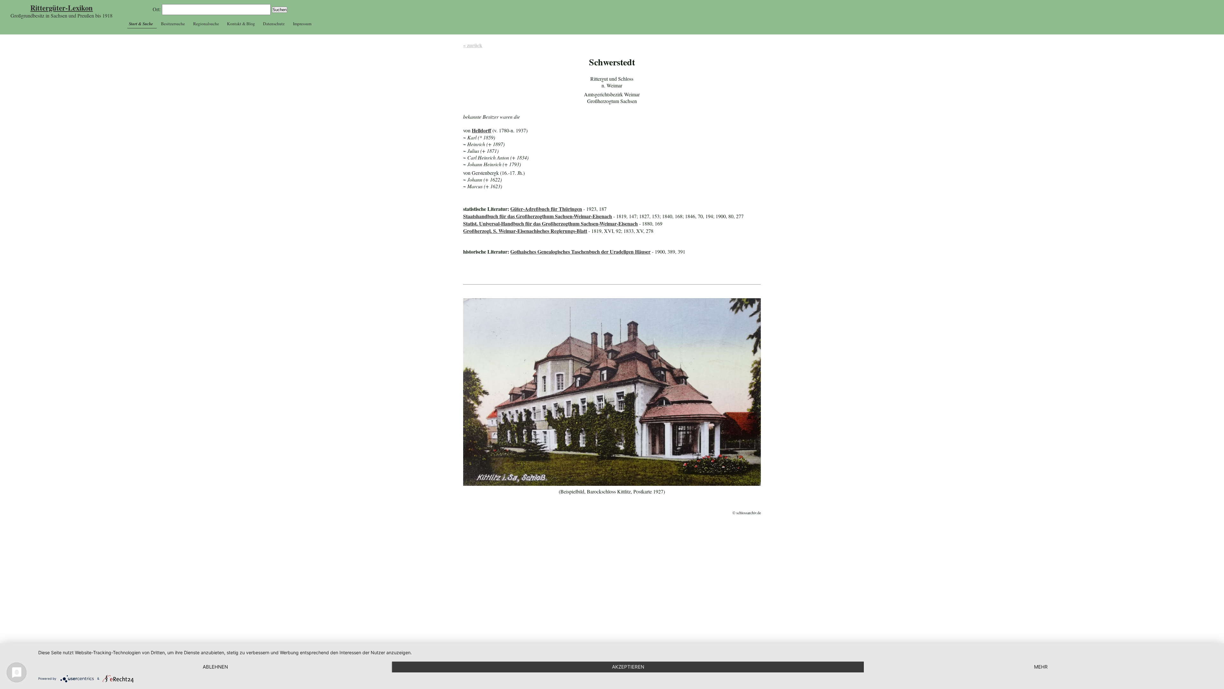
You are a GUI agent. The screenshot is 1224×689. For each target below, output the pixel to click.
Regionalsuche (206, 23)
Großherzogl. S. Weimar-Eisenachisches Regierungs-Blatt (525, 230)
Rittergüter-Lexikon (61, 8)
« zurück (472, 45)
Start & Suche (141, 23)
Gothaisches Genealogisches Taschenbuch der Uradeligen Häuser (580, 251)
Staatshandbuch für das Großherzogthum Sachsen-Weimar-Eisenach (537, 216)
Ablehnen (215, 667)
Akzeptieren (628, 667)
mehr (1041, 667)
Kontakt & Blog (241, 23)
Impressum (302, 23)
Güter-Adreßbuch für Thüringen (546, 208)
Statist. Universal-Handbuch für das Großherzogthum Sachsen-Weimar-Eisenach (550, 223)
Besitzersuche (173, 23)
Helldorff (481, 130)
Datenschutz (274, 23)
